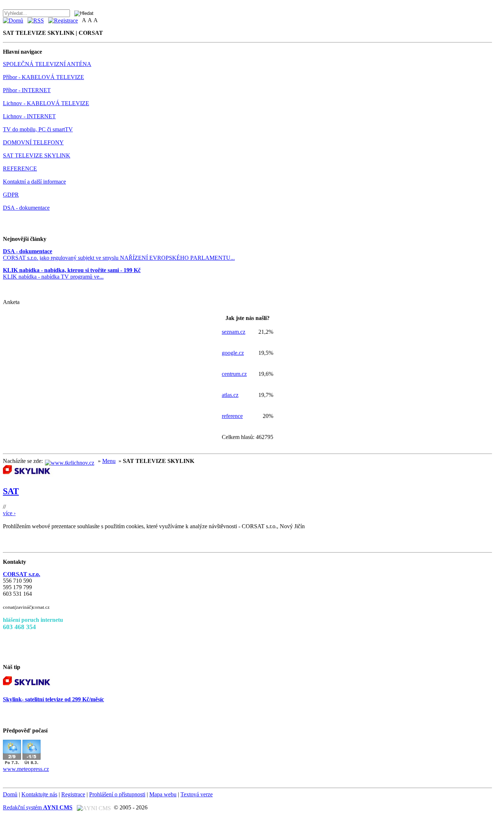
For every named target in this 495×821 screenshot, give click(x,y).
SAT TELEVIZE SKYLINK (36, 155)
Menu (109, 461)
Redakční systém (37, 807)
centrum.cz (234, 374)
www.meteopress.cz (26, 769)
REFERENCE (20, 168)
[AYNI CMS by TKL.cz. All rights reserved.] (94, 807)
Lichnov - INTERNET (29, 116)
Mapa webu (162, 794)
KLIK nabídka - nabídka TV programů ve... (72, 273)
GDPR (11, 195)
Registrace (73, 794)
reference (232, 416)
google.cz (233, 353)
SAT (11, 491)
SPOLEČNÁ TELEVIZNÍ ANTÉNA (47, 64)
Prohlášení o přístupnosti (117, 794)
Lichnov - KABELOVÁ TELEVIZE (46, 103)
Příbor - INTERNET (27, 90)
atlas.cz (230, 395)
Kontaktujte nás (39, 794)
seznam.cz (233, 332)
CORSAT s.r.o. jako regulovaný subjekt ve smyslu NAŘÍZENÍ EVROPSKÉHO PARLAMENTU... (119, 254)
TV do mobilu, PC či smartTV (38, 129)
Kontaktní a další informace (34, 181)
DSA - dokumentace (26, 208)
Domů (10, 794)
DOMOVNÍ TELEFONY (33, 142)
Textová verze (196, 794)
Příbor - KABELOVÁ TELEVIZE (43, 77)
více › (9, 513)
